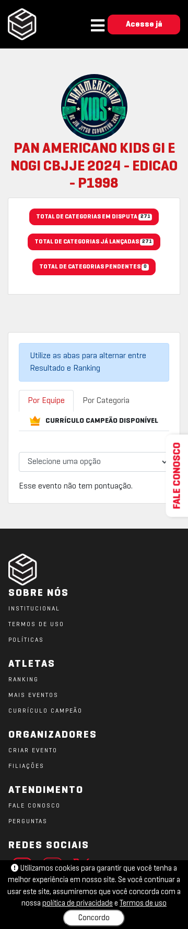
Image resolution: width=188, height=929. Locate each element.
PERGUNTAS (28, 821)
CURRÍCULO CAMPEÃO (45, 711)
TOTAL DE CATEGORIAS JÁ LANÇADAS (93, 242)
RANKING (23, 679)
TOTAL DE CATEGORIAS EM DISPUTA (93, 216)
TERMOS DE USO (36, 624)
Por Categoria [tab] (106, 401)
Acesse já (144, 24)
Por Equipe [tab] (46, 401)
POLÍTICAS (26, 640)
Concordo (94, 918)
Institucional (34, 609)
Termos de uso (143, 903)
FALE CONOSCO (34, 806)
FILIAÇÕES (26, 766)
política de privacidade (77, 903)
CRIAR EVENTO (32, 750)
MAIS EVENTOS (33, 695)
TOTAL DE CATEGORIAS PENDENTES (93, 267)
